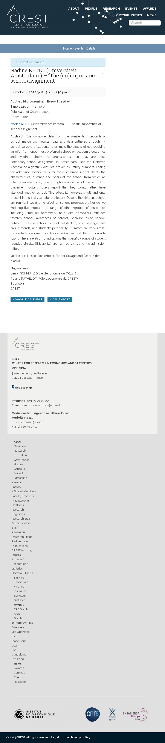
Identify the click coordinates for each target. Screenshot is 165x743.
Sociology (20, 595)
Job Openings (20, 631)
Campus (19, 468)
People (91, 8)
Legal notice (60, 737)
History (18, 464)
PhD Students (20, 500)
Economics (21, 582)
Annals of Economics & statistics (20, 564)
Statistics (19, 600)
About (73, 8)
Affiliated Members (24, 491)
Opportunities (129, 15)
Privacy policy (80, 737)
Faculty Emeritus (23, 496)
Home (67, 48)
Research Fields (22, 536)
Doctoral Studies (22, 573)
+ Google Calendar (27, 299)
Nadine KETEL (20, 124)
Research (111, 8)
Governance (21, 459)
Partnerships (20, 541)
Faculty (16, 486)
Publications (20, 545)
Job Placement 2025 (19, 641)
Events (131, 8)
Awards (149, 8)
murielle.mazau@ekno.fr (28, 422)
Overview (20, 446)
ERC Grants (21, 609)
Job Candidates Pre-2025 (19, 654)
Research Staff (21, 518)
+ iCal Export (59, 299)
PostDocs (18, 505)
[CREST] (26, 28)
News (151, 15)
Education (20, 455)
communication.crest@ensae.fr (41, 405)
